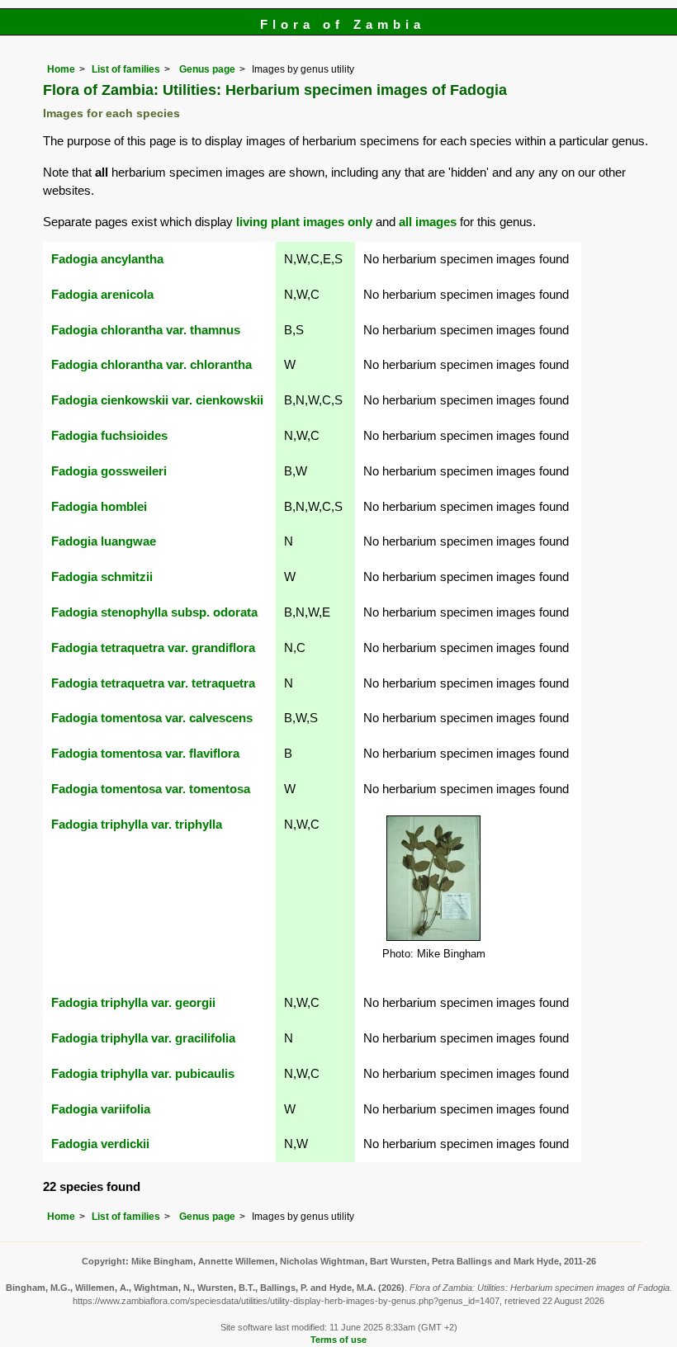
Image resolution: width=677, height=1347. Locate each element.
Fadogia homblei (99, 506)
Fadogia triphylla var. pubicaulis (142, 1073)
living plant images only (304, 222)
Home (61, 69)
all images (428, 222)
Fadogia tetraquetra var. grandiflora (153, 647)
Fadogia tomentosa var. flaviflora (145, 753)
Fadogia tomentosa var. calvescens (152, 718)
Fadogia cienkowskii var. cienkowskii (157, 400)
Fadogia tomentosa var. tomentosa (150, 789)
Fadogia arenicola (102, 294)
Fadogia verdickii (100, 1144)
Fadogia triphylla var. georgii (133, 1002)
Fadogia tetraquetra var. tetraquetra (153, 683)
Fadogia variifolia (100, 1109)
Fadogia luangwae (103, 541)
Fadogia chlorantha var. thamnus (145, 330)
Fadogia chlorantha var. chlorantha (151, 364)
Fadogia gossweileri (109, 471)
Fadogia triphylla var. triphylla (136, 824)
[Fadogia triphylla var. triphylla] (433, 877)
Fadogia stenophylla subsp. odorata (154, 612)
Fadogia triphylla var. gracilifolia (143, 1038)
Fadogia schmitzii (102, 577)
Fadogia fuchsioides (109, 435)
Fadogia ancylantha (107, 259)
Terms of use (338, 1340)
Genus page (207, 69)
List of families (126, 69)
